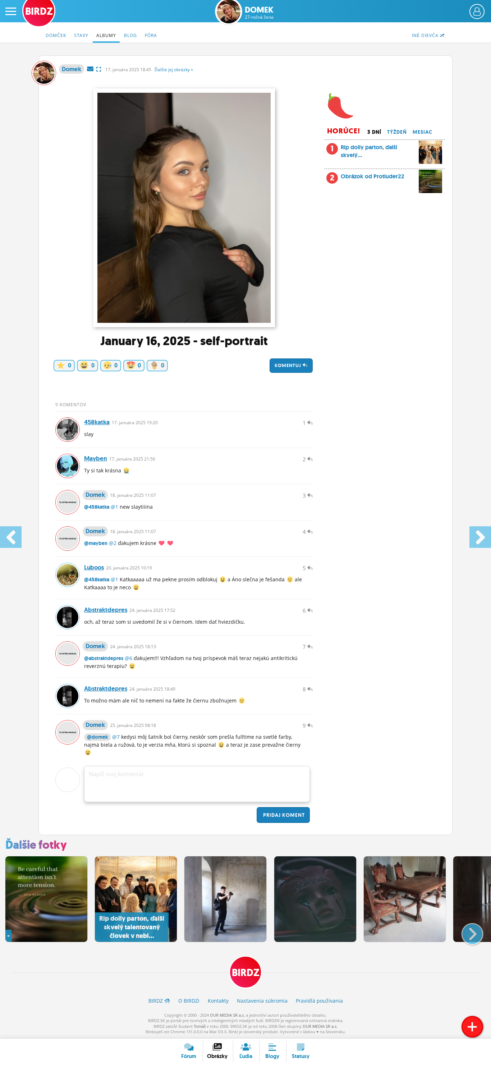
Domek (259, 12)
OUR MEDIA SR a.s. (227, 1015)
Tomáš (200, 1026)
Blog (130, 35)
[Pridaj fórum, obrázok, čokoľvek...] (472, 1027)
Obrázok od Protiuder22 (372, 176)
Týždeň (397, 132)
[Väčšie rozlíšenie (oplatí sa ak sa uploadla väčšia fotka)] (98, 69)
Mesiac (422, 132)
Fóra (151, 35)
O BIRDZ (188, 1000)
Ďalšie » (174, 70)
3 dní (374, 132)
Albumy (106, 35)
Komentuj (289, 365)
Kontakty (218, 1000)
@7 (116, 736)
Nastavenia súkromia (262, 1000)
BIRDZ (246, 972)
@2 (112, 543)
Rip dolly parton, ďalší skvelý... (364, 151)
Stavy (81, 35)
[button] (466, 931)
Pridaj (283, 815)
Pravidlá (319, 1000)
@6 (128, 658)
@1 (114, 506)
